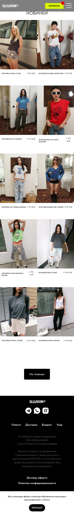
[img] (45, 410)
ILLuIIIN (10, 6)
